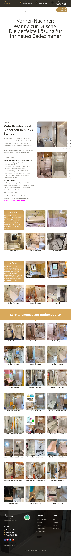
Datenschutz (56, 528)
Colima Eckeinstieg (35, 387)
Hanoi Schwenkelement (57, 410)
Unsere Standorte (17, 11)
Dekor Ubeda (13, 251)
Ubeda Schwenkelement (13, 434)
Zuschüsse (39, 522)
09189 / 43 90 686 (10, 529)
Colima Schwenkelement (35, 457)
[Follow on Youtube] (13, 540)
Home (9, 9)
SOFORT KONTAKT (63, 9)
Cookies (55, 525)
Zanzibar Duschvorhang (57, 457)
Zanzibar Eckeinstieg (57, 387)
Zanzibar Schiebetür (35, 410)
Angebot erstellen (40, 531)
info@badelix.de (43, 3)
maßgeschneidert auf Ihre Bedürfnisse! (14, 200)
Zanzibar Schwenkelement (13, 480)
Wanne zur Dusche (17, 9)
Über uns (33, 9)
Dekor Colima (57, 251)
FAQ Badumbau (27, 11)
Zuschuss (26, 9)
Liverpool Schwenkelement (13, 457)
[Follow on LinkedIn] (10, 540)
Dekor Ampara (13, 303)
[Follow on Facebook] (5, 540)
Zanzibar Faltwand (13, 410)
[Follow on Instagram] (7, 540)
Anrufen (25, 1)
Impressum (55, 522)
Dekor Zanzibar (35, 341)
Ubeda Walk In (13, 387)
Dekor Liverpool (35, 251)
